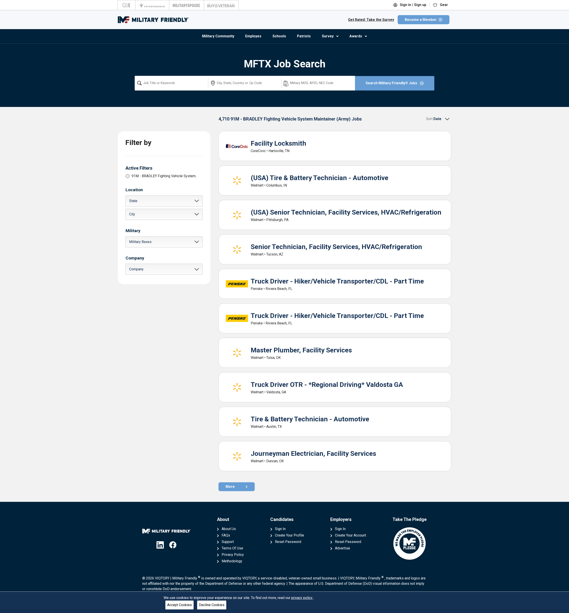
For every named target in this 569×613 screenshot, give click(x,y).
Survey (328, 36)
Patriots (304, 36)
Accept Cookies (179, 605)
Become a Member (421, 20)
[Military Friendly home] (153, 19)
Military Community (218, 36)
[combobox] (171, 83)
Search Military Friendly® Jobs (392, 83)
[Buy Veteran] (221, 5)
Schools (279, 36)
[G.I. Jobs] (126, 5)
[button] (164, 201)
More (230, 486)
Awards (355, 36)
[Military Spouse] (186, 5)
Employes (253, 36)
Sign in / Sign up (412, 5)
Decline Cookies (211, 605)
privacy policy (302, 598)
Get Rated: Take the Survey (371, 20)
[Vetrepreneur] (152, 5)
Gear (443, 5)
